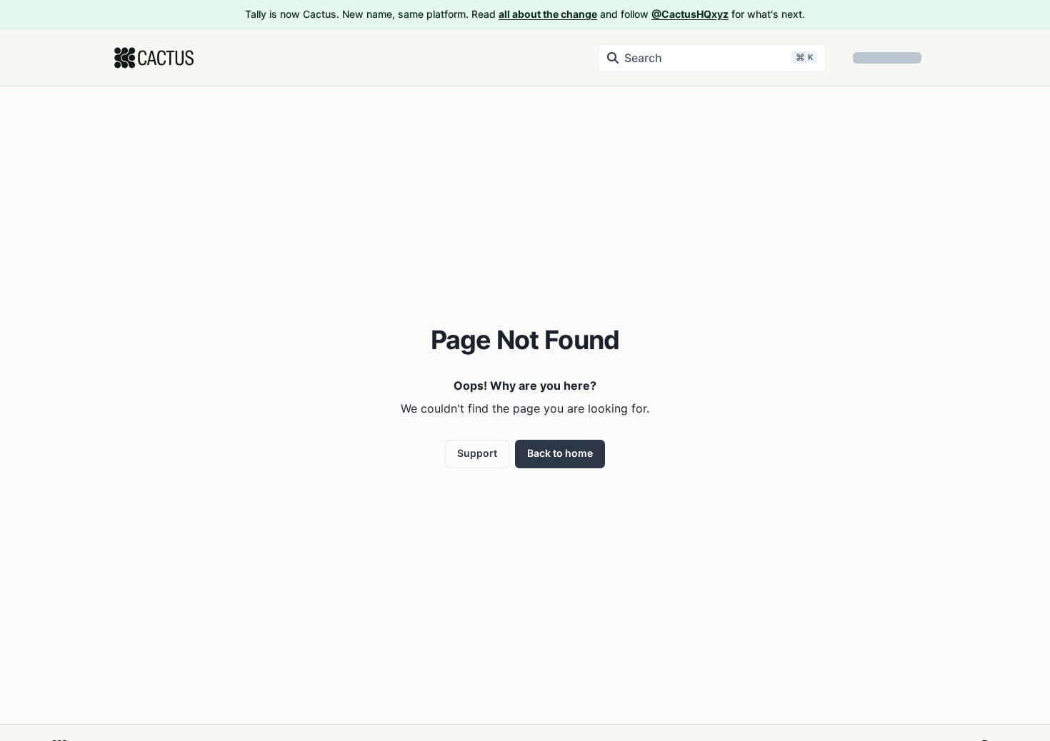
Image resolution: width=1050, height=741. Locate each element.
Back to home (560, 453)
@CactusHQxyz (690, 14)
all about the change (548, 14)
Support (477, 453)
